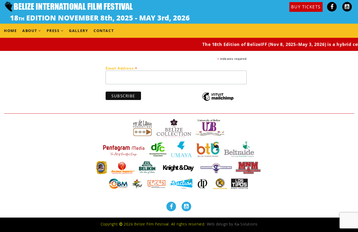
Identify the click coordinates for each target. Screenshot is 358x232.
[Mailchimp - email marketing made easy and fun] (218, 100)
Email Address (121, 68)
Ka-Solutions (246, 224)
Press (53, 30)
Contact (104, 30)
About (29, 30)
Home (10, 30)
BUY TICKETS (306, 7)
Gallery (78, 30)
